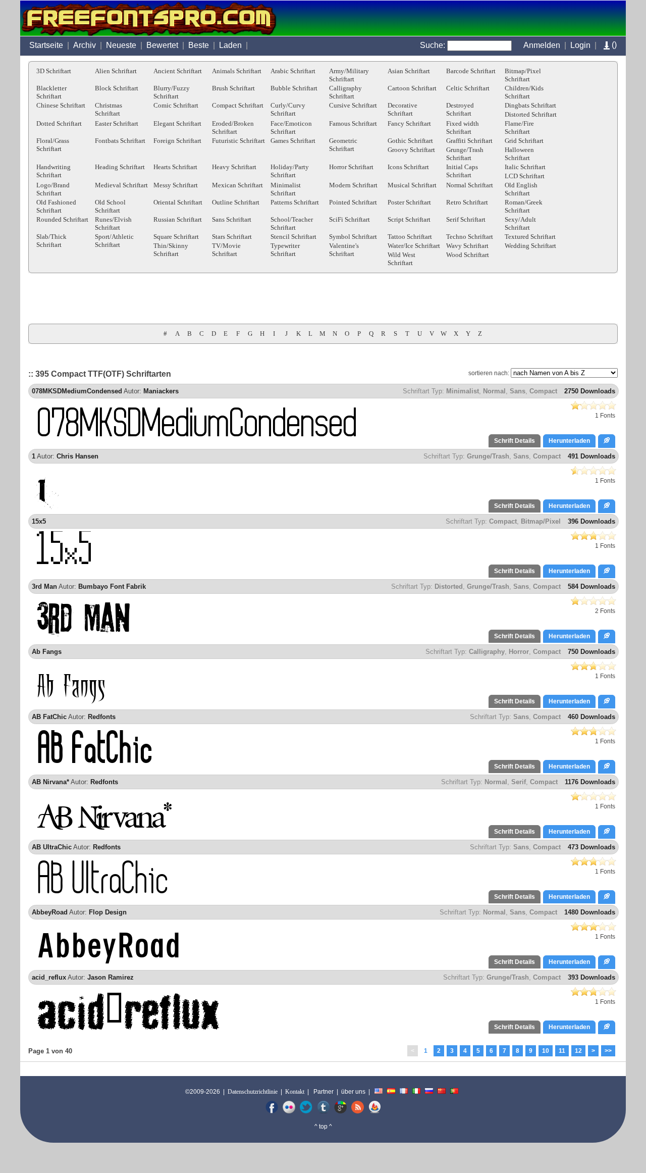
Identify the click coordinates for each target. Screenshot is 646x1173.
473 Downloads (591, 847)
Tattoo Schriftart (410, 236)
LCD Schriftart (525, 176)
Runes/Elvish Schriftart (113, 223)
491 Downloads (591, 456)
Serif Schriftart (466, 219)
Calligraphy (487, 651)
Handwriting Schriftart (53, 171)
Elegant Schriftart (177, 123)
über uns (353, 1091)
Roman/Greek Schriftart (524, 206)
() (613, 44)
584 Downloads (591, 586)
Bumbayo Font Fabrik (112, 586)
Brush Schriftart (233, 88)
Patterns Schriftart (295, 202)
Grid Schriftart (524, 140)
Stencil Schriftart (293, 236)
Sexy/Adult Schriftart (520, 223)
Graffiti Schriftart (469, 140)
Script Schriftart (409, 219)
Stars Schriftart (232, 236)
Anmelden (541, 45)
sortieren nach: (488, 373)
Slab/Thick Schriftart (51, 240)
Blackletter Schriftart (51, 92)
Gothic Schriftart (410, 140)
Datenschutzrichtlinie (253, 1091)
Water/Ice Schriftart (414, 245)
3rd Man (44, 586)
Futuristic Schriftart (238, 140)
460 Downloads (591, 717)
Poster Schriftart (409, 202)
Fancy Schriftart (409, 123)
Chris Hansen (77, 456)
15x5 (39, 521)
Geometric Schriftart (343, 144)
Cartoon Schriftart (412, 88)
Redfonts (102, 717)
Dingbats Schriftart (530, 105)
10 (545, 1050)
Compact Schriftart (237, 105)
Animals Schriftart (236, 71)
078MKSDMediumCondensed (77, 391)
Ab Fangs (47, 651)
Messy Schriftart (175, 185)
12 (578, 1050)
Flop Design (108, 912)
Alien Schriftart (116, 71)
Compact (543, 391)
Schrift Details (514, 440)
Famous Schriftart (353, 123)
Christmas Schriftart (108, 109)
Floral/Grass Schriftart (52, 144)
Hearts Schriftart (175, 167)
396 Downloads (591, 521)
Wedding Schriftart (530, 245)
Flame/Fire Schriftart (519, 127)
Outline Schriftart (235, 202)
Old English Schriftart (521, 189)
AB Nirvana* (50, 782)
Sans (517, 391)
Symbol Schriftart (353, 236)
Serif (518, 782)
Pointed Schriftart (353, 202)
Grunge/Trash (488, 456)
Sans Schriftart (231, 219)
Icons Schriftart (408, 167)
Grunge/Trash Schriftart (464, 154)
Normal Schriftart (469, 185)
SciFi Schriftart (349, 219)
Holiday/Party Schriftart (290, 171)
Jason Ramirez (110, 977)
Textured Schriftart (530, 236)
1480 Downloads (589, 912)
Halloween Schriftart (519, 154)
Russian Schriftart (177, 219)
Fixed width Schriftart (462, 127)
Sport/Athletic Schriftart (114, 240)
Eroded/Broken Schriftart (233, 127)
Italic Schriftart (525, 167)
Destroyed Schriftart (460, 109)
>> (608, 1050)
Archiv (84, 45)
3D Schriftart (53, 71)
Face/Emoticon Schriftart (291, 127)
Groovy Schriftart (411, 150)
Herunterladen (569, 440)
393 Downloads (591, 977)
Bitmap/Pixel (541, 521)
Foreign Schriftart (177, 140)
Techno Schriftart (469, 236)
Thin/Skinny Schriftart (170, 250)
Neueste (121, 45)
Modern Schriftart (353, 185)
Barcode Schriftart (471, 71)
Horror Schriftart (351, 167)
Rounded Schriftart (62, 219)
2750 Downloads (589, 391)
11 (562, 1050)
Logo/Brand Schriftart (53, 189)
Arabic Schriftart (293, 71)
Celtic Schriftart (468, 88)
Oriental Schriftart (177, 202)
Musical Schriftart (412, 185)
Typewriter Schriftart (285, 250)
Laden (230, 45)
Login (580, 45)
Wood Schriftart (467, 255)
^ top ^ (323, 1126)
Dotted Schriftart (59, 123)
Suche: (432, 45)
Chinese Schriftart (60, 105)
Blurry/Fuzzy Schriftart (171, 92)
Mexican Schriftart (237, 185)
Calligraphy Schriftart (345, 92)
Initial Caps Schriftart (462, 171)
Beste (198, 45)
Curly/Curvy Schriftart (288, 109)
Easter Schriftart (116, 123)
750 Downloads (591, 651)
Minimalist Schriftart (286, 189)
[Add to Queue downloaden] (606, 441)
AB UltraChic (52, 847)
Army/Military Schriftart (349, 75)
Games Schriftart (293, 140)
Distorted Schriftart (531, 114)
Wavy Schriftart (467, 245)
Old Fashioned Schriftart (56, 206)
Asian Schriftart (409, 71)
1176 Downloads (590, 782)
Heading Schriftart (120, 167)
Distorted (449, 586)
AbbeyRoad (50, 912)
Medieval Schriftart (121, 185)
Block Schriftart (116, 88)
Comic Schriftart (175, 105)
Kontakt (294, 1091)
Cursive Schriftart (353, 105)
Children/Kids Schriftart (524, 92)
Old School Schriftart (110, 206)
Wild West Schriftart (401, 259)
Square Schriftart (176, 236)
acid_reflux (49, 977)
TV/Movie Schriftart (226, 250)
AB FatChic (49, 717)
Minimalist (462, 391)
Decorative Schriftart (402, 109)
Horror (519, 651)
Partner (323, 1091)
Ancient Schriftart (177, 71)
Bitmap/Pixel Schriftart (523, 75)
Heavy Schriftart (234, 167)
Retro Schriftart (467, 202)
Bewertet (162, 45)
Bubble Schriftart (294, 88)
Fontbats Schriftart (120, 140)
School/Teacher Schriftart (292, 223)
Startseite (46, 45)
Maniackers (161, 391)
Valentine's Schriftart (344, 250)
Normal (494, 391)
